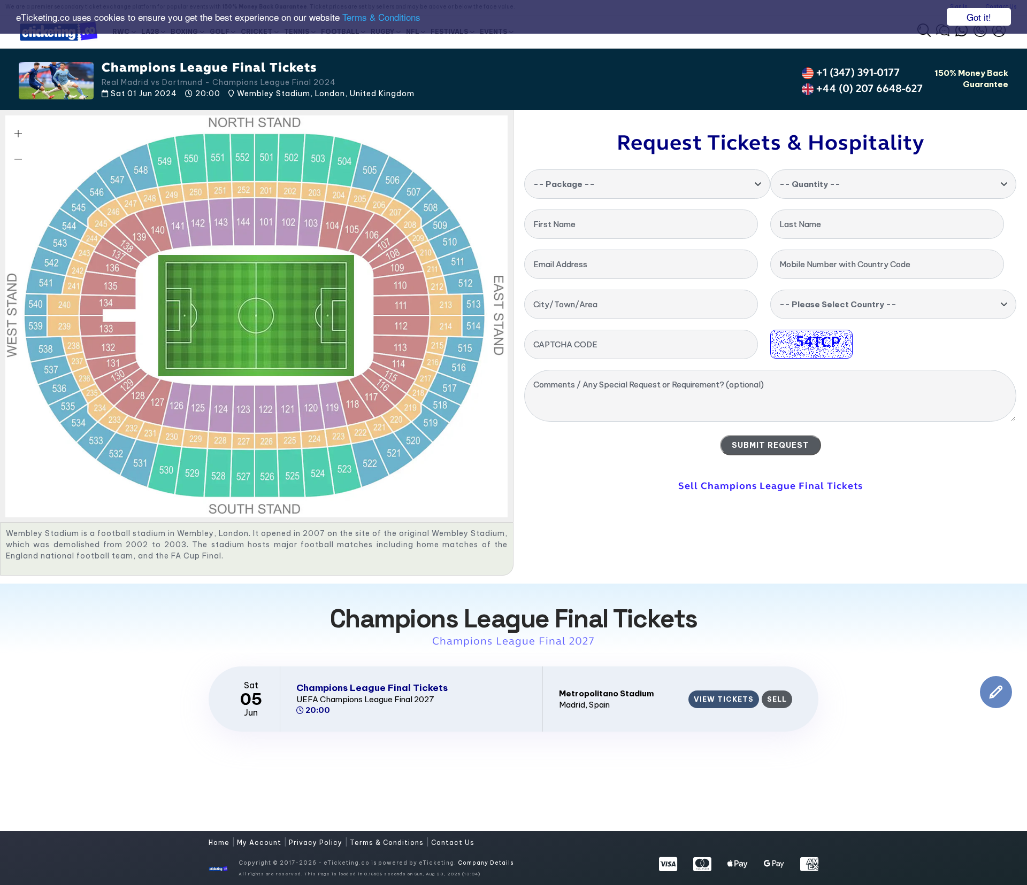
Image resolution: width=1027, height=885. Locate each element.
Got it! (979, 17)
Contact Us (452, 843)
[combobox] (647, 184)
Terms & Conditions (381, 17)
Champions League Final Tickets (372, 688)
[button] (18, 133)
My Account (260, 843)
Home (220, 843)
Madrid (572, 705)
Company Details (486, 862)
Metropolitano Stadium (606, 693)
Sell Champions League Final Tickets (770, 486)
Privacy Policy (316, 843)
